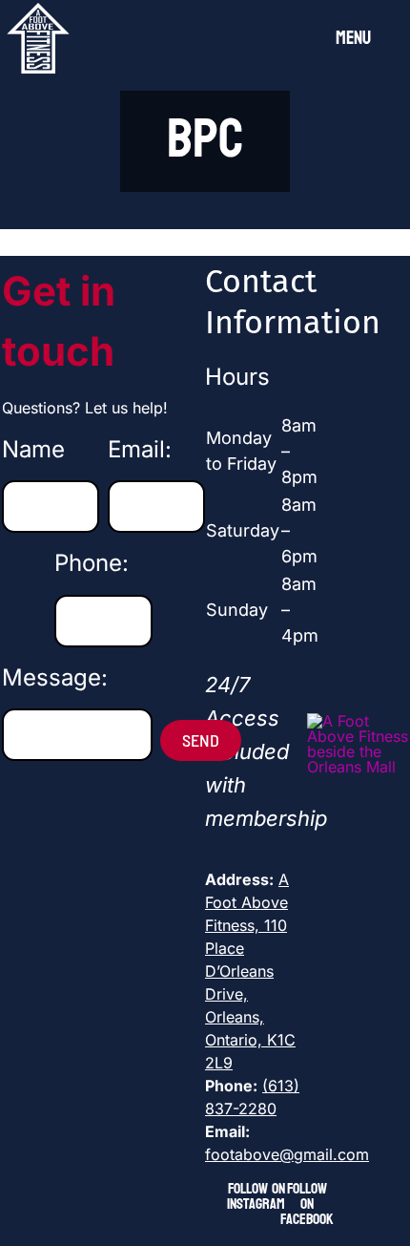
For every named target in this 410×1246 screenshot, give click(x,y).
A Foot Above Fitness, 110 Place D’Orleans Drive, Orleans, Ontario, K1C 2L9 (250, 971)
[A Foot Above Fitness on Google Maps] (358, 720)
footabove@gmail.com (287, 1154)
